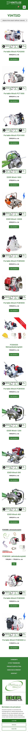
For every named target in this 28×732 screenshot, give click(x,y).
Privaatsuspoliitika (14, 666)
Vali (14, 564)
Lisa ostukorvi (14, 59)
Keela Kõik (14, 728)
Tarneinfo (14, 659)
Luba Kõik (14, 720)
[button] (24, 7)
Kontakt (14, 673)
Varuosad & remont (14, 670)
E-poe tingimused (14, 663)
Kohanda (14, 724)
